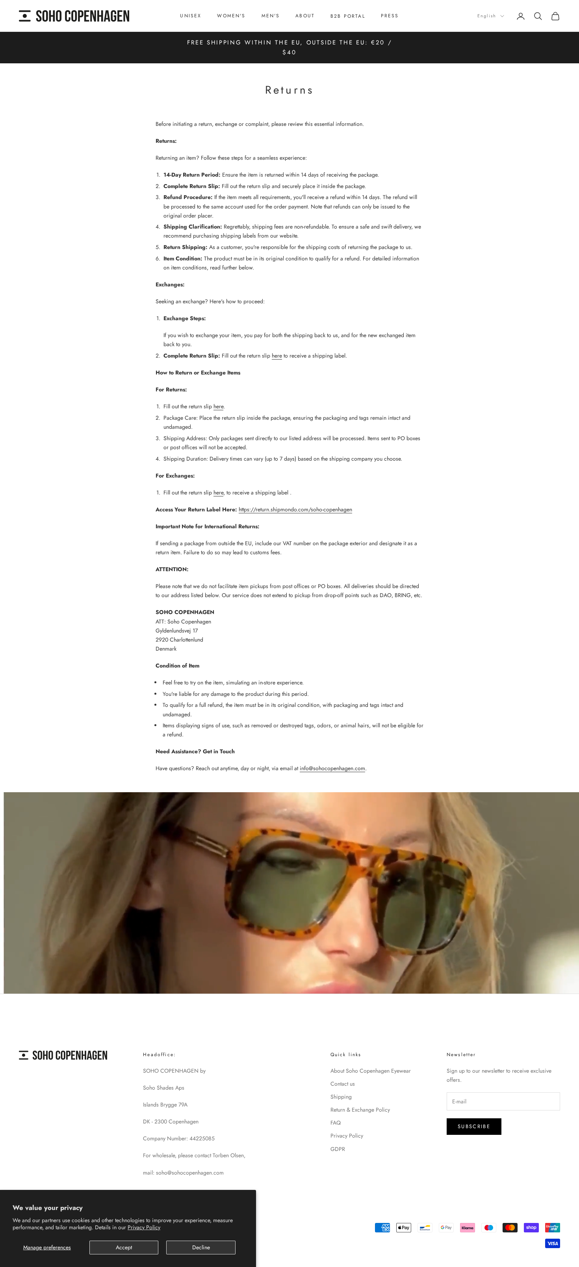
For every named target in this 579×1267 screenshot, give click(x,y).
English (486, 16)
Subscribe (474, 1126)
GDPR (337, 1149)
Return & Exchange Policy (360, 1110)
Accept (124, 1247)
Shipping (341, 1097)
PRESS (390, 15)
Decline (201, 1247)
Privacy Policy (144, 1227)
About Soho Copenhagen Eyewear (370, 1071)
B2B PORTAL (347, 16)
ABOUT (305, 15)
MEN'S (271, 15)
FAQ (335, 1123)
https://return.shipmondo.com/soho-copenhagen (295, 509)
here (277, 356)
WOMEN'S (231, 15)
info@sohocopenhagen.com (332, 768)
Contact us (342, 1084)
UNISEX (190, 15)
